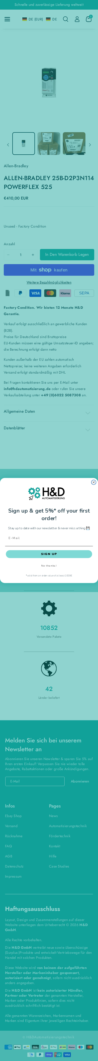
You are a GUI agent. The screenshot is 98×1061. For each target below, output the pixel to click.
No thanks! (49, 565)
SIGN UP (49, 554)
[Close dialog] (93, 482)
